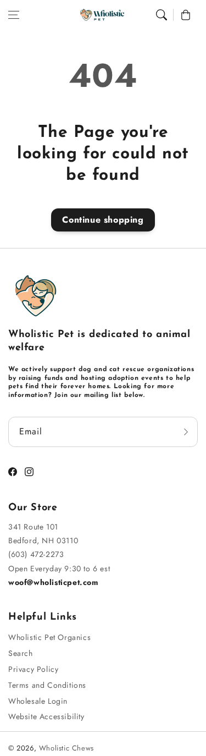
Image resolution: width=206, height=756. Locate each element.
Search (20, 653)
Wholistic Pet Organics (49, 637)
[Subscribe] (186, 432)
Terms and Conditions (47, 685)
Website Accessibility (46, 716)
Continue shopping (102, 219)
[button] (14, 15)
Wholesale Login (38, 701)
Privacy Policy (33, 669)
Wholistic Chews (66, 748)
